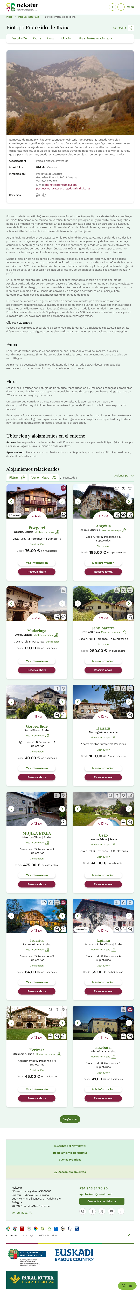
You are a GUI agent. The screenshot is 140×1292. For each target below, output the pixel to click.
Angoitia (103, 526)
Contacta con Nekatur (101, 1201)
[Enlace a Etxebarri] (103, 1023)
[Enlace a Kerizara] (36, 1023)
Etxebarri (103, 1047)
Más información (37, 562)
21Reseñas (81, 929)
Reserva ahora (36, 571)
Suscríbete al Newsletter (70, 1146)
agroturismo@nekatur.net (96, 1194)
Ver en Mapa (40, 477)
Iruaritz (36, 940)
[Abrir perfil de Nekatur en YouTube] (111, 1211)
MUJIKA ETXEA (37, 833)
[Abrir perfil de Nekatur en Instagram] (82, 1211)
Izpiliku (103, 940)
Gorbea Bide (36, 726)
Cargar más (70, 1119)
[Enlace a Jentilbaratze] (103, 603)
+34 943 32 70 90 (93, 1188)
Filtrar (13, 477)
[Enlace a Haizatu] (103, 702)
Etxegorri (37, 528)
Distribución (37, 544)
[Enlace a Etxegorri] (36, 501)
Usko (103, 835)
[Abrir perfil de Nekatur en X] (102, 1211)
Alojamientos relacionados (95, 38)
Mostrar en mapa (44, 532)
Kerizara (36, 1050)
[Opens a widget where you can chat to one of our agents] (127, 1286)
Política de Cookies (48, 1235)
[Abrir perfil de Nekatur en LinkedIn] (121, 1211)
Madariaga (36, 630)
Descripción (19, 38)
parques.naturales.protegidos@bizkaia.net (63, 188)
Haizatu (103, 728)
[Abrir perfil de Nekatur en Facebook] (92, 1211)
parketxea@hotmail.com (61, 184)
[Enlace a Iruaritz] (36, 916)
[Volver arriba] (129, 1235)
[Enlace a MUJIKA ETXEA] (36, 809)
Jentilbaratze (103, 628)
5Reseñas (14, 515)
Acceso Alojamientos (72, 1172)
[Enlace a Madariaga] (36, 603)
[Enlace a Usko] (103, 809)
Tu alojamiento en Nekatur (70, 1152)
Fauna (37, 38)
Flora (50, 38)
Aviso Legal (28, 1235)
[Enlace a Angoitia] (103, 501)
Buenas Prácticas (70, 1159)
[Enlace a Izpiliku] (103, 916)
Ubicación (66, 38)
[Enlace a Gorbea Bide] (36, 702)
